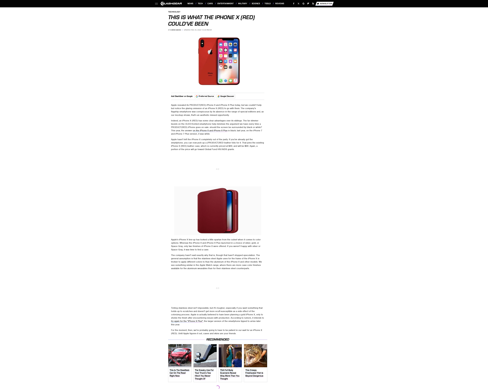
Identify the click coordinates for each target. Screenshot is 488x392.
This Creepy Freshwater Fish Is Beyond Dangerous (254, 373)
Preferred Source (206, 96)
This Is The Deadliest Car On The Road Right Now (179, 373)
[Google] (303, 4)
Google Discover (227, 96)
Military (242, 3)
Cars (210, 3)
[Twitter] (298, 4)
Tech (200, 3)
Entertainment (225, 3)
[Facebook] (294, 4)
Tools (268, 3)
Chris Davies (175, 30)
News (190, 3)
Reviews (279, 3)
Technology (174, 12)
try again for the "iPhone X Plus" (187, 321)
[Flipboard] (308, 4)
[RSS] (313, 4)
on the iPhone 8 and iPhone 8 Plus (210, 130)
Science (256, 3)
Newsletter (326, 3)
